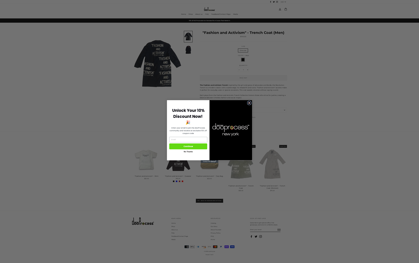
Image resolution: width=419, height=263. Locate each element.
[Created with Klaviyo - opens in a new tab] (209, 161)
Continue (188, 146)
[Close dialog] (249, 103)
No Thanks (188, 152)
